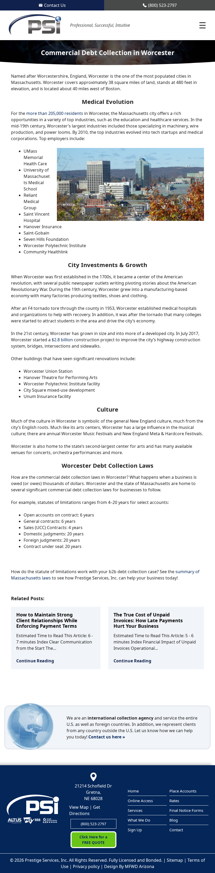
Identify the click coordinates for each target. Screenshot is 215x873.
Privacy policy (86, 866)
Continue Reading (35, 661)
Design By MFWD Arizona (129, 866)
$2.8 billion (62, 340)
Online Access (140, 800)
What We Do (139, 820)
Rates (174, 800)
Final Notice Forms (186, 810)
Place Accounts (182, 791)
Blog (173, 820)
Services (135, 810)
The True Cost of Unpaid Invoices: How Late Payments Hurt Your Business (148, 620)
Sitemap (175, 860)
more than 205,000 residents (54, 113)
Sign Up (135, 829)
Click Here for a (93, 839)
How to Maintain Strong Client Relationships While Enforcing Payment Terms (46, 620)
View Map (79, 807)
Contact (176, 829)
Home (133, 791)
